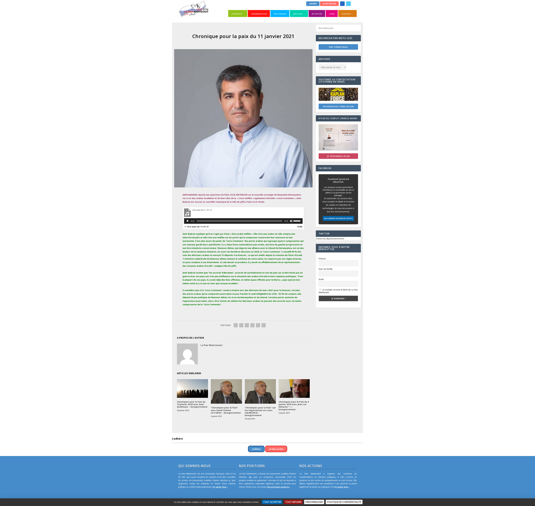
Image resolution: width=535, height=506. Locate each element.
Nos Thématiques (338, 47)
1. (196, 226)
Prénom (322, 258)
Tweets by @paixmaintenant (330, 238)
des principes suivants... (278, 487)
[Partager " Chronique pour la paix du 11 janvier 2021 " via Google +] (247, 325)
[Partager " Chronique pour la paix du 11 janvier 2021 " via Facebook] (236, 325)
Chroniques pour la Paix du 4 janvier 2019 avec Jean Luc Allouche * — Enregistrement (294, 405)
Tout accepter (272, 501)
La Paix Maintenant (212, 345)
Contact (346, 13)
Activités (317, 13)
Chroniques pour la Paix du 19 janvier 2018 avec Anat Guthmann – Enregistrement (192, 404)
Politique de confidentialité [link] (344, 501)
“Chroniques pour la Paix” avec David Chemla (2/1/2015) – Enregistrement (226, 410)
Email (321, 279)
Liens (332, 13)
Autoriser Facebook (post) (338, 218)
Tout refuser (293, 501)
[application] (243, 221)
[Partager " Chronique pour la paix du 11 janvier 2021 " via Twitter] (241, 325)
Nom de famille (326, 269)
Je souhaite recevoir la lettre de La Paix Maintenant (338, 291)
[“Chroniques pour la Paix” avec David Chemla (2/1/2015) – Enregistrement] (226, 391)
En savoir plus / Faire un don (338, 106)
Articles (298, 13)
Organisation (259, 13)
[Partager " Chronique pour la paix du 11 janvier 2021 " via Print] (263, 325)
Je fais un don (329, 4)
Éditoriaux (280, 13)
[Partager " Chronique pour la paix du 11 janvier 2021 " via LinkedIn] (252, 325)
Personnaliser (314, 501)
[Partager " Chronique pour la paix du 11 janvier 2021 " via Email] (258, 325)
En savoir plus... (220, 487)
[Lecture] (187, 221)
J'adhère (313, 4)
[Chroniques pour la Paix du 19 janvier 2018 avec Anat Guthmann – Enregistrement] (192, 388)
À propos (236, 13)
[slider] (297, 220)
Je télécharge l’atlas (338, 156)
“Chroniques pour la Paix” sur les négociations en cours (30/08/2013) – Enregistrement (260, 411)
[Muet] (291, 221)
